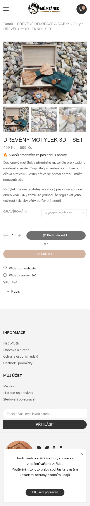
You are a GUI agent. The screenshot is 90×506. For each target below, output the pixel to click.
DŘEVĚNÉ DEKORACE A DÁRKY (43, 23)
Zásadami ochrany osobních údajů (45, 475)
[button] (6, 9)
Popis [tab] (15, 291)
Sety (77, 23)
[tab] (45, 291)
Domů (8, 23)
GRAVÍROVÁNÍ (15, 211)
